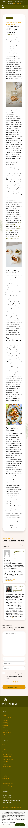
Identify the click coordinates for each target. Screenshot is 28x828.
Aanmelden (14, 57)
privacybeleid (11, 51)
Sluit (23, 6)
